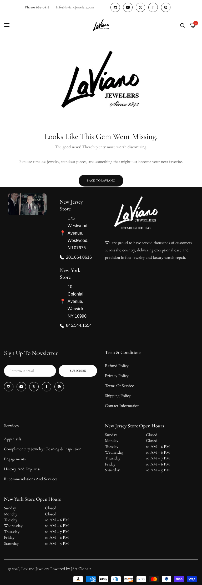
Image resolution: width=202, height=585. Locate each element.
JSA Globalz (81, 568)
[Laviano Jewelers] (101, 25)
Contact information (122, 405)
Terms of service (119, 385)
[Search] (182, 25)
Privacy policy (117, 375)
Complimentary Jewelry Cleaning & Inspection (42, 449)
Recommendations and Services (30, 479)
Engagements (15, 459)
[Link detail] (115, 7)
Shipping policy (118, 395)
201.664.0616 (79, 257)
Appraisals (12, 439)
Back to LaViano (101, 180)
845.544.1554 (79, 325)
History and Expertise (22, 469)
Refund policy (117, 365)
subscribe (78, 370)
